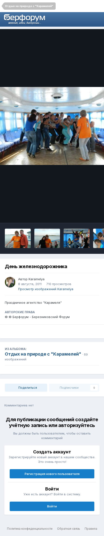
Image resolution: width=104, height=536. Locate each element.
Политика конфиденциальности (29, 528)
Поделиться (27, 387)
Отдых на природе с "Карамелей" (43, 354)
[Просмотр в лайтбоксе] (52, 126)
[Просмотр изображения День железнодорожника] (18, 238)
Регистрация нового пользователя (52, 474)
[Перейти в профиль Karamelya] (10, 282)
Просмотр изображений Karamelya (45, 289)
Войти (52, 506)
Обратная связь (68, 528)
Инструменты (82, 214)
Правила (91, 528)
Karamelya (37, 279)
